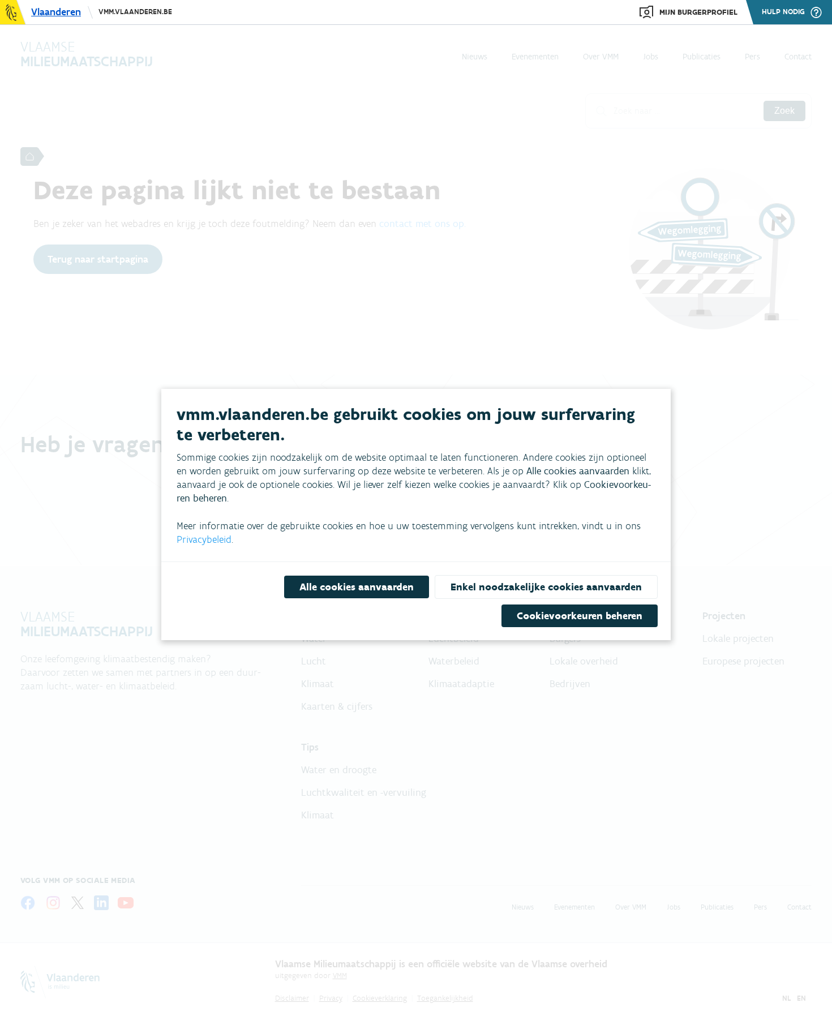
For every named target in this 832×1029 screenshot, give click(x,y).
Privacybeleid (204, 539)
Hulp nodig (783, 11)
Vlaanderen (56, 12)
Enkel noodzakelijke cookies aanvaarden (546, 587)
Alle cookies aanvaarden (356, 587)
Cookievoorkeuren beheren (579, 616)
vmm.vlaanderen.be (135, 11)
